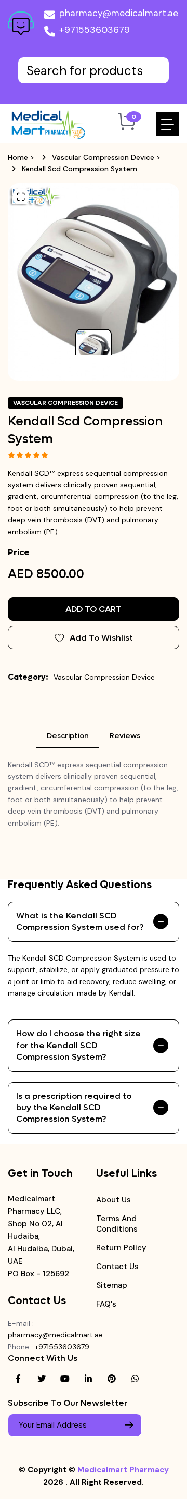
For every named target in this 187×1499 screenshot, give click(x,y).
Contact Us (117, 1266)
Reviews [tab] (125, 736)
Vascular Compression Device (103, 157)
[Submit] (129, 1425)
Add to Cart (93, 609)
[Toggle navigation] (167, 124)
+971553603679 (94, 29)
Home (18, 157)
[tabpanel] (93, 794)
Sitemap (111, 1285)
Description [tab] (68, 736)
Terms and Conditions (117, 1223)
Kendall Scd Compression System (79, 169)
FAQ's (106, 1304)
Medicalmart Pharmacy (123, 1470)
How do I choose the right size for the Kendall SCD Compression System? (78, 1045)
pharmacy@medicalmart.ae (118, 13)
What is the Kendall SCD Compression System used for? (79, 921)
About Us (113, 1200)
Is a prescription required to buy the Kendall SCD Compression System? (73, 1107)
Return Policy (121, 1248)
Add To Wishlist (101, 637)
